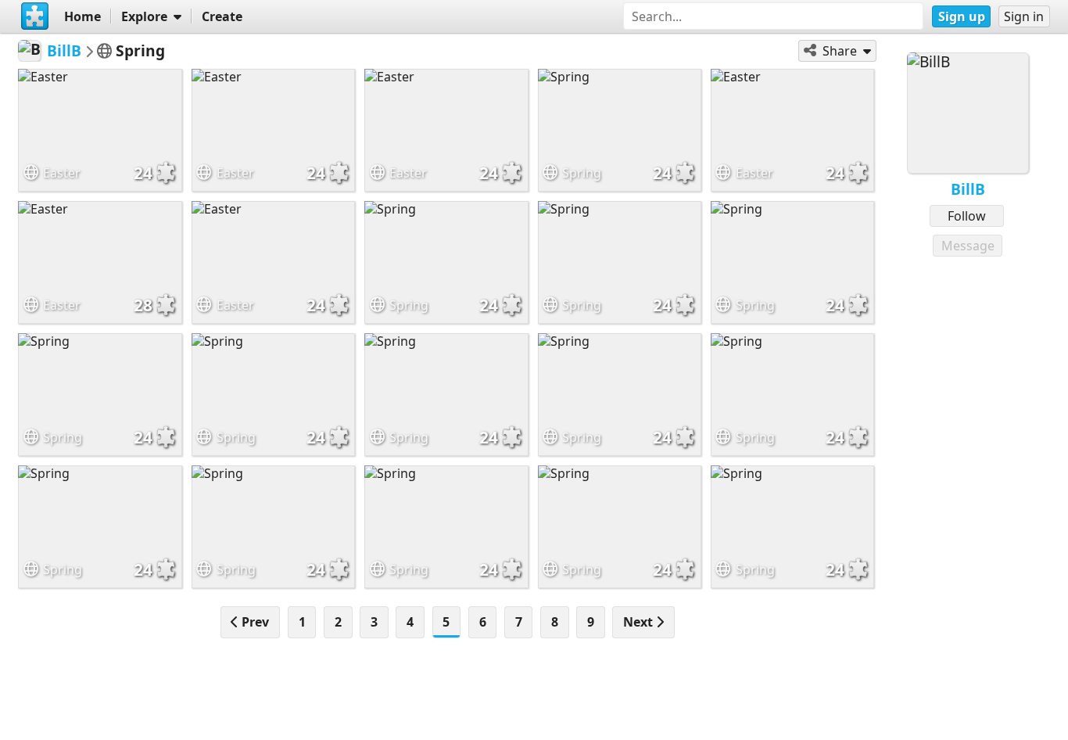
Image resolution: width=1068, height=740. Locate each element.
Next (639, 621)
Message (968, 245)
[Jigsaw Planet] (34, 16)
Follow (967, 216)
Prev (253, 621)
